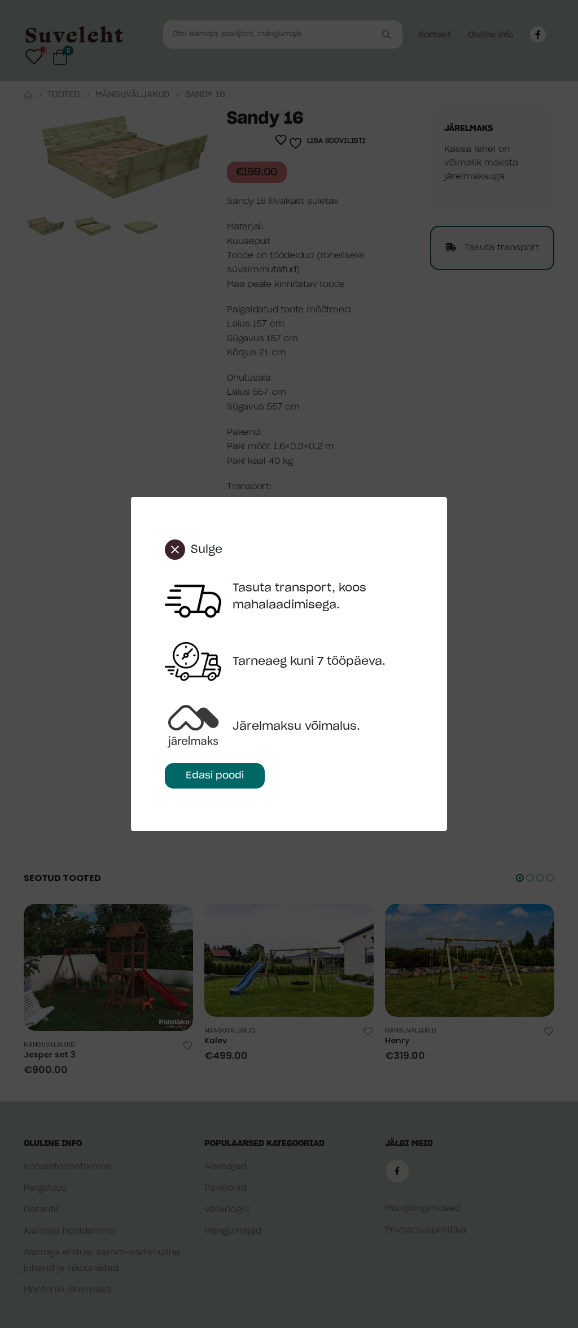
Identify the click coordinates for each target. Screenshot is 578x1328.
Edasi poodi (215, 775)
